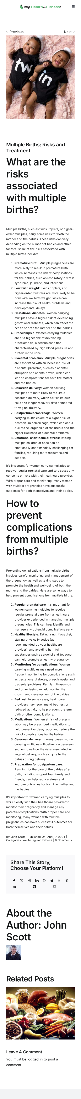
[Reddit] (29, 881)
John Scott (18, 836)
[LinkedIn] (37, 881)
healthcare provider (58, 475)
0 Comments (63, 840)
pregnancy (19, 580)
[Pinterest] (67, 881)
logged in (35, 1059)
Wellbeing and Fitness (37, 840)
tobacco (65, 654)
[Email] (54, 887)
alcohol (48, 654)
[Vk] (14, 887)
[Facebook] (14, 881)
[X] (22, 881)
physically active (37, 639)
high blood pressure (53, 348)
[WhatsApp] (44, 881)
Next (67, 32)
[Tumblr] (59, 881)
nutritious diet (61, 634)
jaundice (36, 283)
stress (53, 779)
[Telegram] (51, 881)
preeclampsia (24, 343)
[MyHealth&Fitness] (40, 4)
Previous (16, 32)
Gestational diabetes (30, 313)
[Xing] (34, 887)
